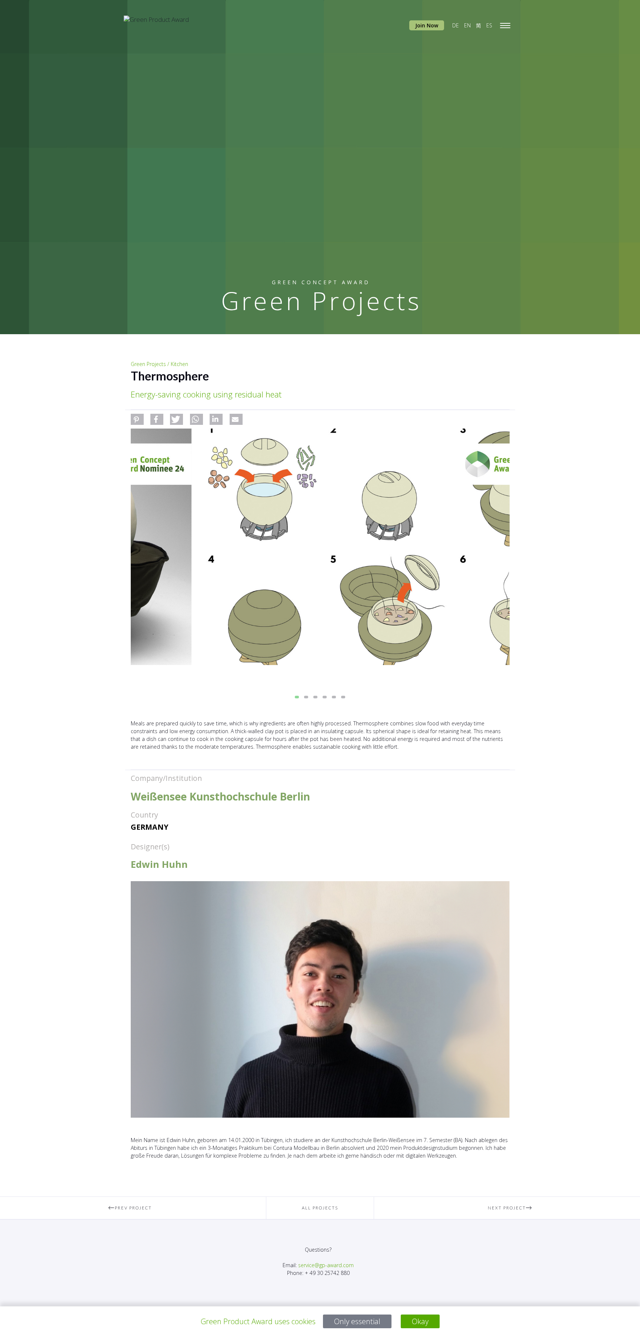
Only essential (357, 1321)
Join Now (426, 25)
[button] (137, 419)
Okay (420, 1321)
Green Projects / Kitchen (159, 363)
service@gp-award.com (326, 1265)
